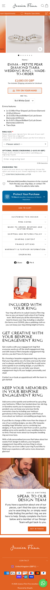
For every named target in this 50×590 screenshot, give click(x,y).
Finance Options (25, 244)
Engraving (25, 255)
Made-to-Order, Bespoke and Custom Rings (25, 228)
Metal (24, 96)
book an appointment (23, 377)
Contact (24, 561)
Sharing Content (25, 239)
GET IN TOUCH (37, 529)
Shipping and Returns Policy (25, 234)
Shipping (21, 83)
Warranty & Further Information (25, 249)
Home (24, 60)
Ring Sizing (24, 222)
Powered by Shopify (25, 588)
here (15, 435)
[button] (25, 197)
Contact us (7, 377)
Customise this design (25, 217)
